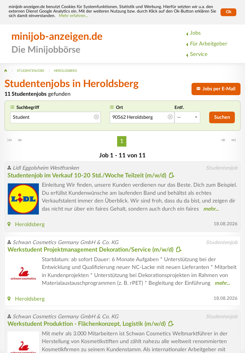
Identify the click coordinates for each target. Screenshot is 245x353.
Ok (228, 12)
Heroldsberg (30, 224)
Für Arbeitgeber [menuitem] (208, 43)
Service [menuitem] (199, 54)
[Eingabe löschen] (96, 117)
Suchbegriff (27, 107)
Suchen (222, 117)
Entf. (179, 107)
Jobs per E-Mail (217, 88)
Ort (119, 107)
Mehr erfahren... (73, 16)
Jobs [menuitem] (195, 33)
